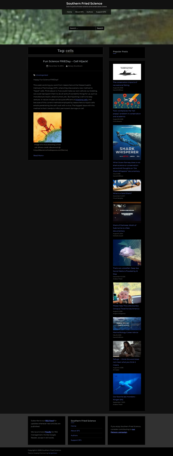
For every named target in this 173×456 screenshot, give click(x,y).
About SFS (79, 12)
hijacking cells (81, 100)
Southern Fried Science (84, 3)
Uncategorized (42, 75)
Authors (90, 12)
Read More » (38, 155)
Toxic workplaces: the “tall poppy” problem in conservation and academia (127, 114)
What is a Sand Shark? (122, 193)
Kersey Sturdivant (75, 66)
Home (69, 12)
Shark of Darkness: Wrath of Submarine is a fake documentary (124, 228)
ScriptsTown (53, 453)
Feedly (48, 432)
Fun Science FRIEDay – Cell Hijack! (65, 61)
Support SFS (101, 12)
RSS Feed (49, 421)
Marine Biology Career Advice (125, 332)
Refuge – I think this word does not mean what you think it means (126, 362)
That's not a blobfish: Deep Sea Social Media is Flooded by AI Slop (126, 271)
